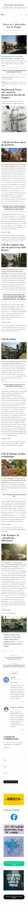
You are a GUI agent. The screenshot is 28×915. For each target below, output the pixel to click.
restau (11, 396)
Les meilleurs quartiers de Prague (14, 863)
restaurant (11, 428)
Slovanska (20, 405)
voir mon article (15, 513)
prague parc (11, 650)
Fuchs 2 (3, 595)
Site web (5, 773)
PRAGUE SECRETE (14, 5)
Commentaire (6, 747)
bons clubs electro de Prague (15, 595)
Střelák (19, 223)
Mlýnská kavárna (5, 510)
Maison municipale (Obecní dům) (8, 376)
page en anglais (19, 641)
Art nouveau (4, 606)
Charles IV (3, 182)
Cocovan (23, 225)
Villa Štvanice (15, 590)
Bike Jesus (3, 597)
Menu (4, 14)
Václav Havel (4, 435)
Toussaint (9, 311)
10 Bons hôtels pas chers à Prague (14, 896)
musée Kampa (18, 515)
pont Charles (7, 219)
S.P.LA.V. (11, 409)
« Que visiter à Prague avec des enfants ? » (11, 402)
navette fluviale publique (19, 581)
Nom (4, 760)
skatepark (5, 573)
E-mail (5, 766)
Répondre (22, 701)
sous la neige (10, 601)
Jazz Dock (22, 315)
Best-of (16, 22)
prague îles (4, 650)
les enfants (17, 216)
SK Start (15, 186)
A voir (12, 22)
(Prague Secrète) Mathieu (10, 30)
